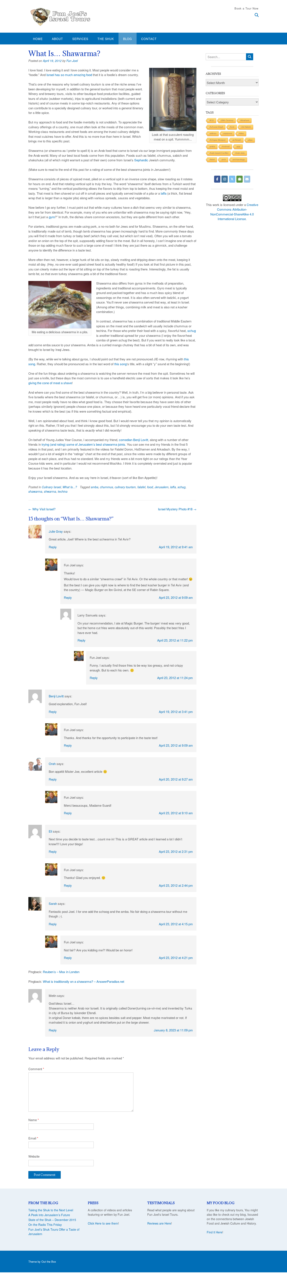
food (150, 487)
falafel (141, 487)
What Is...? (70, 487)
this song (120, 364)
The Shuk (105, 39)
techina (62, 491)
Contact (149, 39)
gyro (52, 217)
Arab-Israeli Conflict (219, 153)
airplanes (227, 133)
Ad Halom (246, 127)
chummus (106, 487)
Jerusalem (162, 487)
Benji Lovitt (56, 696)
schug (191, 330)
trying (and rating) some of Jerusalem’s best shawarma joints (83, 444)
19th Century (227, 120)
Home (38, 39)
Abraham (244, 120)
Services (80, 39)
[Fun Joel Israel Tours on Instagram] (224, 179)
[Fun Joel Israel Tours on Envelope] (247, 179)
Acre (232, 127)
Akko (241, 133)
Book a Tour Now (246, 8)
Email (33, 1138)
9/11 (212, 120)
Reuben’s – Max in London (61, 971)
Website (33, 1156)
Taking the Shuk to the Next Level (50, 1210)
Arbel (212, 159)
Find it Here (214, 1232)
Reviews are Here (159, 1223)
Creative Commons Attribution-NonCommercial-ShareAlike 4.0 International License (234, 211)
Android (226, 146)
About (57, 39)
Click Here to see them (103, 1223)
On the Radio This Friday (45, 1224)
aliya (250, 140)
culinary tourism (125, 487)
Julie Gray (56, 531)
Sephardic (141, 160)
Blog (127, 39)
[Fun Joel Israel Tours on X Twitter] (232, 179)
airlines (213, 133)
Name (33, 1120)
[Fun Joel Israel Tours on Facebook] (217, 179)
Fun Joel (72, 61)
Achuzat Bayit (216, 127)
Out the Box (48, 1262)
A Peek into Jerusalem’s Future (49, 1215)
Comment (36, 1069)
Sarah (53, 903)
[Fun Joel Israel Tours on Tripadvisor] (239, 179)
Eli (50, 831)
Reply (53, 547)
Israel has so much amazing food (69, 74)
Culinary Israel (51, 487)
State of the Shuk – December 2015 (52, 1220)
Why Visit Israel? (41, 509)
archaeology (239, 159)
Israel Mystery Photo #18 (177, 509)
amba (94, 487)
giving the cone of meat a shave (50, 383)
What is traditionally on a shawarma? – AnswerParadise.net (83, 981)
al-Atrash (237, 140)
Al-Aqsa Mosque (218, 140)
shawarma (35, 491)
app (238, 146)
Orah (52, 763)
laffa (163, 193)
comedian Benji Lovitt (133, 439)
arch (224, 159)
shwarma (50, 491)
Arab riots (240, 153)
